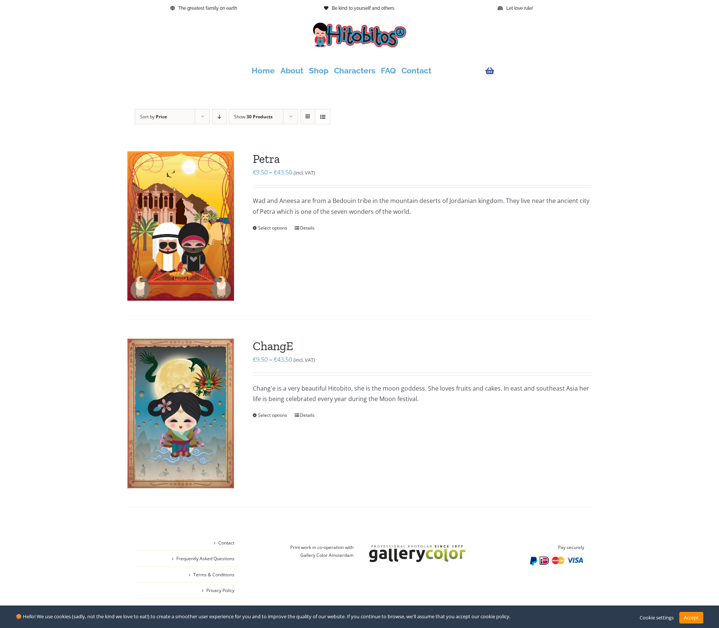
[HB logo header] (359, 25)
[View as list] (322, 116)
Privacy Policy (220, 590)
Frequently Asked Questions (205, 558)
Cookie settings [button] (657, 617)
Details (307, 228)
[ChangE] (180, 413)
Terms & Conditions (213, 574)
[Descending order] (219, 116)
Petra (266, 159)
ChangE (273, 346)
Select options (272, 228)
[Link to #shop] (532, 71)
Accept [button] (691, 617)
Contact (226, 543)
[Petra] (180, 226)
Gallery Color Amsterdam (327, 555)
